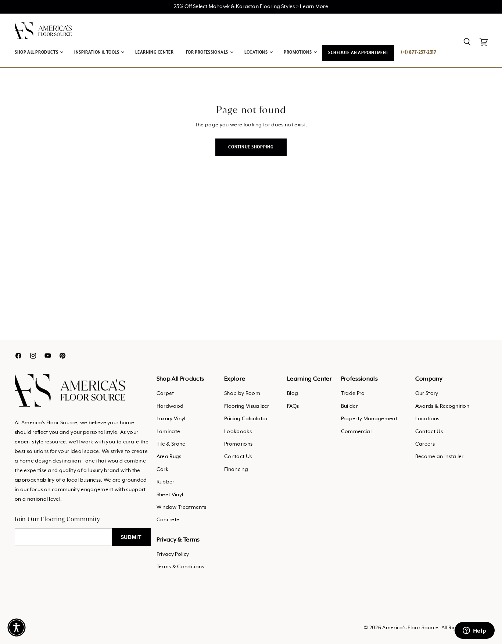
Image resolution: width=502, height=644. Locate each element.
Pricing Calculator (246, 419)
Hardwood (170, 406)
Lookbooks (238, 432)
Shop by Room (242, 393)
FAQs (293, 406)
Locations (427, 419)
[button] (16, 627)
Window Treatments (181, 507)
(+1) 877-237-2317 (418, 52)
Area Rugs (169, 457)
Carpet (165, 393)
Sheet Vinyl (170, 495)
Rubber (166, 482)
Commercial (356, 432)
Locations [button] (256, 52)
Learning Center (154, 52)
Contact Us (238, 457)
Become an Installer (439, 457)
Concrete (168, 520)
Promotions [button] (298, 52)
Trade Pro (353, 393)
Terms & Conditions (180, 567)
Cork (162, 469)
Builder (349, 406)
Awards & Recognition (442, 406)
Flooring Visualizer (246, 406)
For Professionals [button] (207, 52)
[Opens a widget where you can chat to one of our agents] (474, 631)
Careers (425, 444)
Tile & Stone (171, 444)
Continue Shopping (251, 147)
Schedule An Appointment (358, 52)
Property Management (369, 419)
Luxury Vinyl (171, 419)
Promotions (238, 444)
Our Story (426, 393)
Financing (236, 469)
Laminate (168, 432)
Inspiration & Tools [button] (97, 52)
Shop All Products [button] (37, 52)
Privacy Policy (173, 554)
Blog (292, 393)
